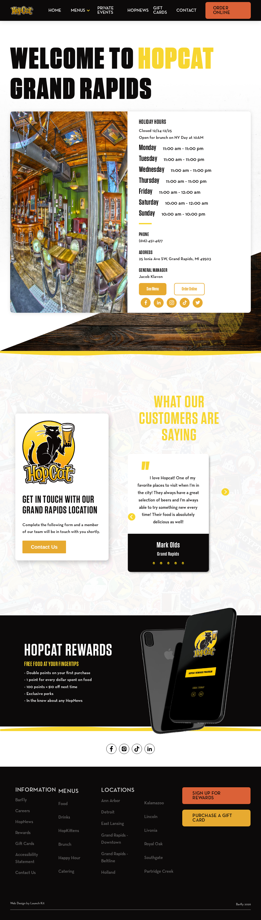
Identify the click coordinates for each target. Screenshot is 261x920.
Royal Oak (153, 844)
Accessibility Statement (26, 858)
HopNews (138, 10)
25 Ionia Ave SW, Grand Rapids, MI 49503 (175, 259)
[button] (79, 10)
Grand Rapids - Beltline (114, 857)
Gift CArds (160, 10)
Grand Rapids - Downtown (114, 839)
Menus (78, 10)
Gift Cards (24, 844)
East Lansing (112, 824)
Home (54, 10)
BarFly (21, 800)
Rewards (23, 833)
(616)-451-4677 (151, 241)
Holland (108, 872)
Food (63, 804)
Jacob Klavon (151, 277)
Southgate (153, 858)
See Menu (153, 289)
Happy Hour (69, 858)
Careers (22, 811)
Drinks (64, 817)
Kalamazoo (154, 803)
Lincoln (151, 817)
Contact (186, 10)
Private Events (105, 10)
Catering (66, 871)
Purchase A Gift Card (212, 818)
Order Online (221, 10)
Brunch (64, 844)
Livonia (150, 830)
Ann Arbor (110, 801)
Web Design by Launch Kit (27, 903)
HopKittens (68, 831)
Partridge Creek (158, 871)
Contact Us (44, 547)
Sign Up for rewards (206, 795)
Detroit (107, 812)
